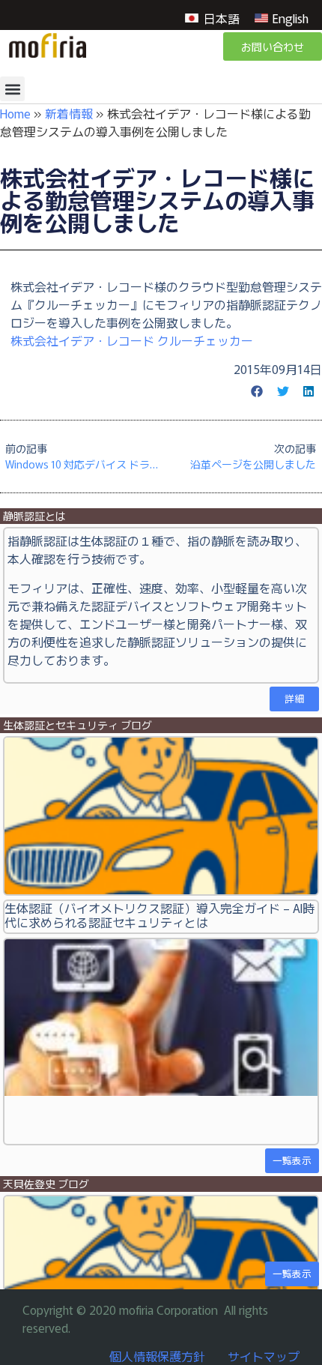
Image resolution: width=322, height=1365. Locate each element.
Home (15, 113)
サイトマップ (264, 1356)
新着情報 (69, 113)
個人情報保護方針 (157, 1356)
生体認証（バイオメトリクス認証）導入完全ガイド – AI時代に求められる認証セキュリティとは (159, 915)
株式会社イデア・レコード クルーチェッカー (131, 340)
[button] (12, 88)
